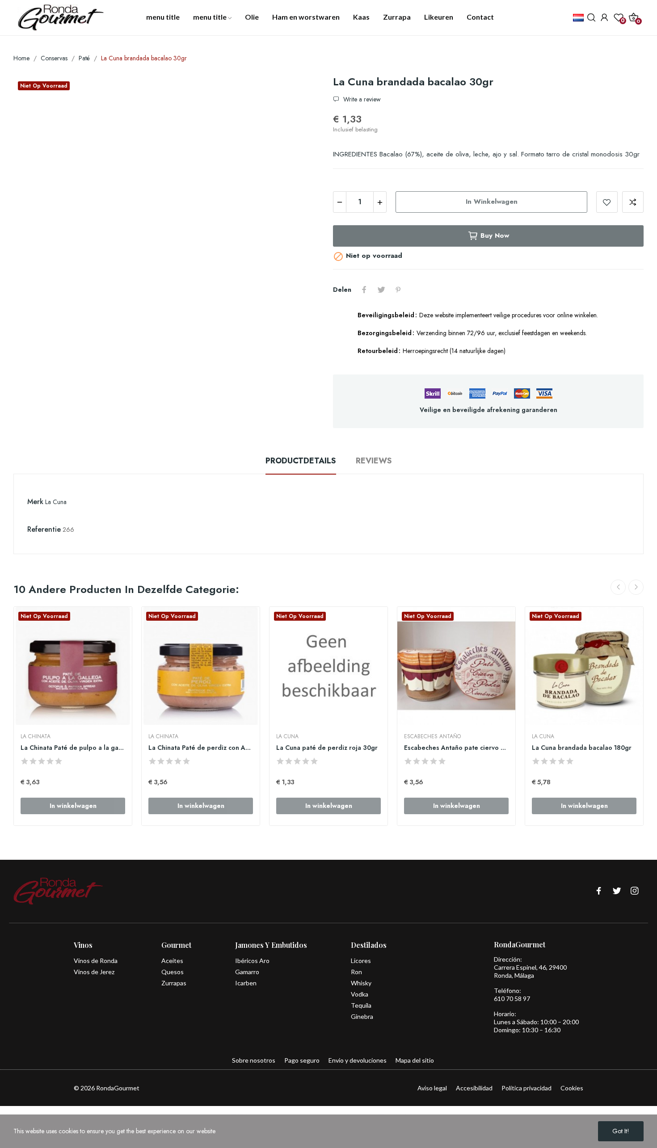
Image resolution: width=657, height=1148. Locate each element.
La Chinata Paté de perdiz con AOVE (200, 748)
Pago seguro (302, 1060)
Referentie (44, 529)
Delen (364, 289)
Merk (35, 501)
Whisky (361, 983)
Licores (361, 960)
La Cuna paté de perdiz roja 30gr (327, 748)
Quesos (172, 972)
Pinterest (398, 289)
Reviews (374, 461)
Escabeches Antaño (432, 736)
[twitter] (616, 891)
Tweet (381, 289)
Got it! (620, 1131)
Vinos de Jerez (94, 972)
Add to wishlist (607, 202)
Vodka (359, 994)
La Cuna (56, 501)
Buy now (494, 235)
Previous (618, 587)
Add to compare (633, 202)
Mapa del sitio (415, 1060)
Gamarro (247, 972)
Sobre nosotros (253, 1060)
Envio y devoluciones (357, 1060)
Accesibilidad (474, 1088)
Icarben (246, 983)
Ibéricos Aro (252, 960)
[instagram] (634, 891)
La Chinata (36, 736)
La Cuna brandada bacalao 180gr (582, 748)
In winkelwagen (492, 201)
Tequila (361, 1005)
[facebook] (598, 891)
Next (636, 587)
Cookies (571, 1088)
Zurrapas (173, 983)
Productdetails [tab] (300, 461)
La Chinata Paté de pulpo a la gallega (73, 748)
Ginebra (362, 1016)
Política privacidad (526, 1088)
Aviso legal (432, 1088)
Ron (356, 972)
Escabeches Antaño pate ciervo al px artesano (456, 748)
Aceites (172, 960)
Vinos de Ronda (96, 960)
